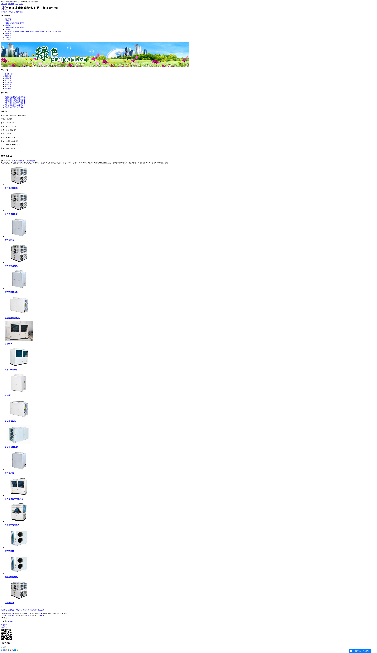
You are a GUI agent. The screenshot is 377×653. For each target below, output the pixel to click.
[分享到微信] (17, 650)
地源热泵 (23, 31)
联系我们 (19, 12)
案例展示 (8, 33)
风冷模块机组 (10, 421)
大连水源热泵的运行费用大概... (15, 99)
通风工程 (44, 31)
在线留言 (8, 37)
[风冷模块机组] (19, 418)
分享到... (4, 627)
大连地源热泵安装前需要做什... (15, 105)
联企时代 (41, 616)
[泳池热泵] (19, 392)
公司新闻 (8, 27)
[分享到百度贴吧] (13, 650)
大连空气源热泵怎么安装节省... (15, 97)
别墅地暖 (58, 31)
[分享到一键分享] (4, 650)
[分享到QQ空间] (15, 650)
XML (21, 4)
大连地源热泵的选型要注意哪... (15, 101)
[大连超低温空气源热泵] (19, 495)
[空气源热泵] (19, 236)
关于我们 (4, 12)
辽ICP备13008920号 (7, 616)
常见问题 (21, 27)
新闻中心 (8, 25)
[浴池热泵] (19, 340)
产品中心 (12, 12)
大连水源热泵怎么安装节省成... (15, 103)
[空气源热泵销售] (19, 184)
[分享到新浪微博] (6, 650)
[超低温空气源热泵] (19, 314)
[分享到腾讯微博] (8, 650)
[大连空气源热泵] (19, 210)
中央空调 (29, 31)
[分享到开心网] (10, 650)
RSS (17, 4)
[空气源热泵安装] (19, 288)
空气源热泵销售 (11, 188)
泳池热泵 (8, 395)
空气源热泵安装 (11, 292)
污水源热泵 (37, 31)
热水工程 (51, 31)
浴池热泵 (8, 344)
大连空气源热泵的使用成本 (14, 107)
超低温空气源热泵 (12, 318)
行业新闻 (14, 27)
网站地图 (11, 4)
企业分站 (4, 4)
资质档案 (14, 23)
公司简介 (8, 23)
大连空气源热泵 (11, 214)
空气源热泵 (9, 31)
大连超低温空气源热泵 (14, 499)
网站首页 (8, 19)
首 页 (14, 161)
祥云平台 (26, 616)
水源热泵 (16, 31)
